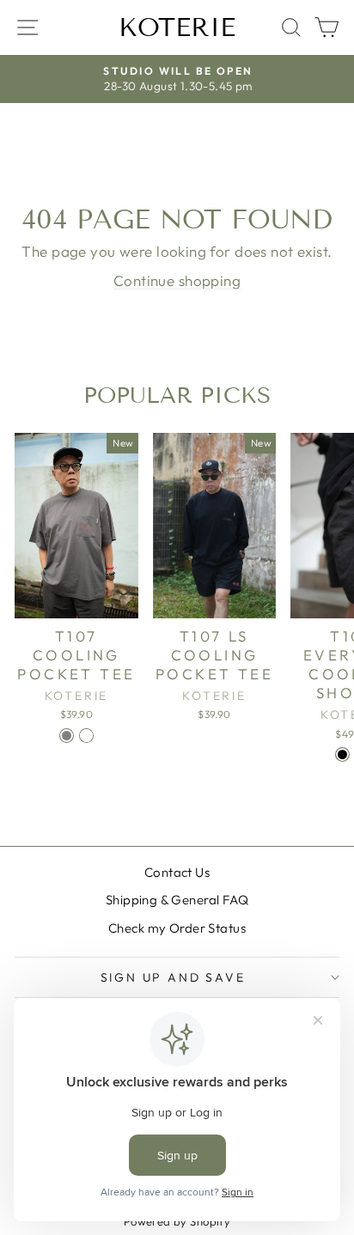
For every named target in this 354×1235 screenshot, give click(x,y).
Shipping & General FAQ (177, 899)
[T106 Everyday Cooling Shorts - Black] (342, 754)
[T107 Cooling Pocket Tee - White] (86, 735)
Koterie (177, 27)
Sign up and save (173, 977)
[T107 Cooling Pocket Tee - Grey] (66, 735)
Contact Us (177, 872)
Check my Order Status (177, 928)
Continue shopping (177, 280)
